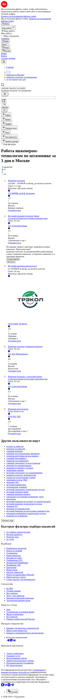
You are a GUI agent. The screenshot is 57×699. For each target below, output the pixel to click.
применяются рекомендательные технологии (23, 671)
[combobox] (13, 88)
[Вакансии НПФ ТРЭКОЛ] (31, 300)
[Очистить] (4, 94)
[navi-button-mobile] (3, 62)
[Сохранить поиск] (3, 101)
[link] (5, 47)
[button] (4, 53)
